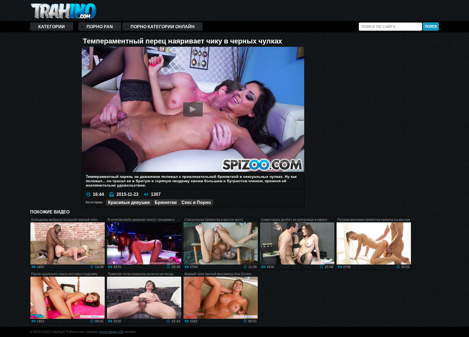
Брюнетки (166, 202)
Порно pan (100, 26)
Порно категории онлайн (163, 26)
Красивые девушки (129, 202)
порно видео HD (111, 332)
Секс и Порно (196, 202)
